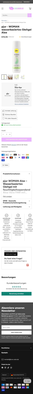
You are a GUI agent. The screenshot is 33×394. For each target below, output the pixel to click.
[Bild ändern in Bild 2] (10, 77)
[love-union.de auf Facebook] (2, 368)
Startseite (4, 20)
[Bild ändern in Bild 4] (22, 77)
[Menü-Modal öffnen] (2, 8)
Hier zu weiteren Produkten (22, 104)
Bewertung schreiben (16, 294)
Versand (13, 145)
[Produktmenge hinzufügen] (9, 134)
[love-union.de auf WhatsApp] (11, 368)
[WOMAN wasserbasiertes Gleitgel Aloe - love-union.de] (16, 57)
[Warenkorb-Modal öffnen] (30, 8)
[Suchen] (29, 15)
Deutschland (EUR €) (18, 374)
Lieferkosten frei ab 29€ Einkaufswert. (12, 2)
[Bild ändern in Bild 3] (16, 77)
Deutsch (4, 374)
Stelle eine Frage (11, 254)
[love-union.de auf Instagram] (5, 368)
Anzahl (3, 130)
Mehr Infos (26, 2)
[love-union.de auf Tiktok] (8, 368)
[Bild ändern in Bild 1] (4, 77)
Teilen (6, 165)
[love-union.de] (16, 8)
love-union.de (17, 378)
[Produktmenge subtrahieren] (3, 134)
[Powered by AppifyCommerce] (27, 265)
